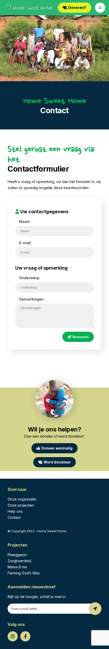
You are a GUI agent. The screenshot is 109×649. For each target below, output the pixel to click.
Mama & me (17, 567)
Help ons (15, 511)
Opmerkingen (31, 299)
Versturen (80, 337)
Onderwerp (29, 278)
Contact (14, 517)
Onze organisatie (22, 499)
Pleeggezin (17, 555)
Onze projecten (21, 505)
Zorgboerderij (19, 561)
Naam (24, 221)
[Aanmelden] (95, 608)
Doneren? (77, 7)
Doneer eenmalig (56, 448)
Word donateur (57, 462)
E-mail (25, 243)
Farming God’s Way (24, 573)
